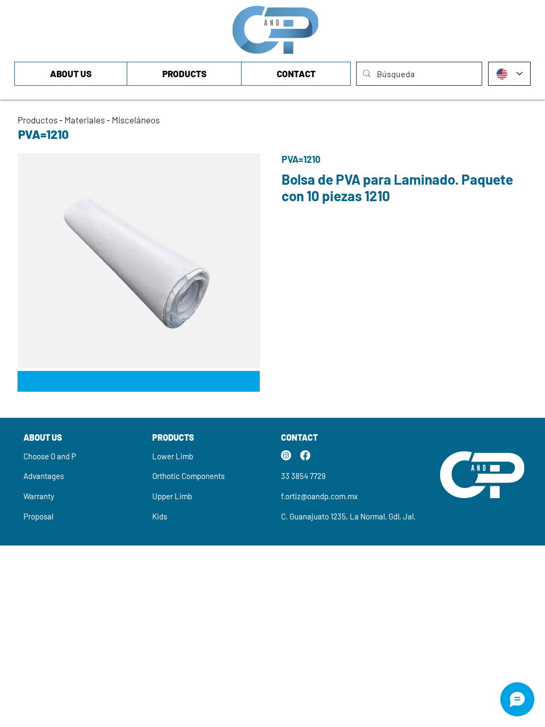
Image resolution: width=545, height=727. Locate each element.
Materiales (84, 119)
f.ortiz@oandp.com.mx (319, 496)
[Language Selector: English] (509, 74)
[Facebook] (305, 455)
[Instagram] (286, 455)
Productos (37, 119)
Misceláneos (136, 119)
